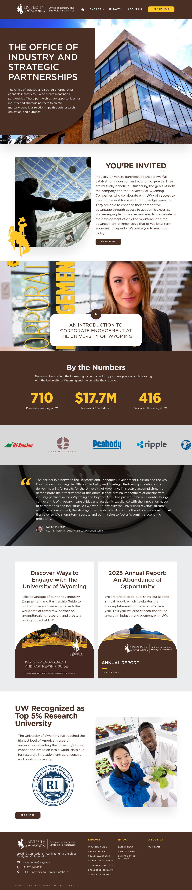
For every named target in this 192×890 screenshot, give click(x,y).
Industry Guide (97, 847)
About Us (134, 9)
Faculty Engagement (100, 861)
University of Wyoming (127, 857)
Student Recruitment (101, 865)
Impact (114, 9)
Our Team (154, 847)
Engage (96, 9)
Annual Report (127, 851)
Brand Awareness (99, 856)
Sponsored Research (101, 870)
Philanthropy (96, 851)
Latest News (126, 847)
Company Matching (99, 875)
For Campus (161, 9)
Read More (108, 242)
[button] (83, 9)
